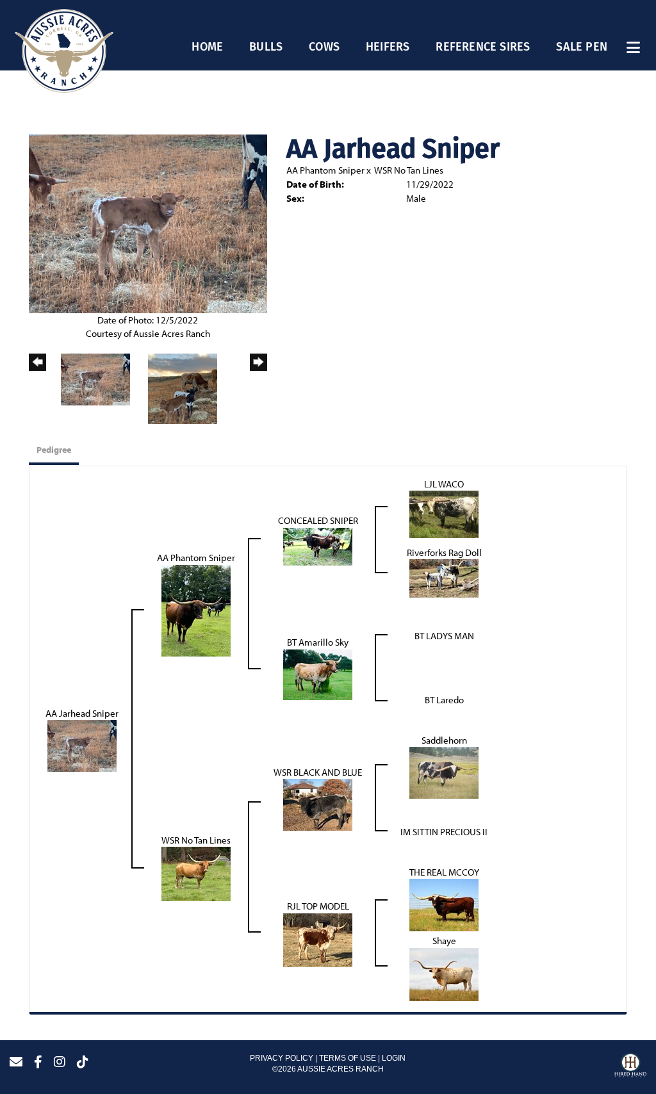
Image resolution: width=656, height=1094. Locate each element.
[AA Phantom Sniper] (196, 609)
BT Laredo (444, 700)
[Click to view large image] (148, 222)
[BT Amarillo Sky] (317, 673)
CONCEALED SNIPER (318, 520)
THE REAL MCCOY (444, 872)
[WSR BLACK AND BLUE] (317, 803)
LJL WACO (444, 484)
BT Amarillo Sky (317, 642)
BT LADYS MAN (444, 636)
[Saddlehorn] (444, 771)
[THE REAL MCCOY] (444, 904)
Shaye (444, 941)
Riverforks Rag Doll (444, 552)
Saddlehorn (444, 740)
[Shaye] (444, 973)
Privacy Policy (281, 1058)
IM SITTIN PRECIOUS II (444, 832)
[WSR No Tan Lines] (196, 873)
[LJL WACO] (444, 513)
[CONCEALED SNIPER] (317, 545)
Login (394, 1058)
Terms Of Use (347, 1058)
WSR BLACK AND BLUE (318, 772)
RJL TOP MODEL (318, 906)
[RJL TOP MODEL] (317, 939)
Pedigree (54, 449)
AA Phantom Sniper (325, 170)
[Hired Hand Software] (630, 1067)
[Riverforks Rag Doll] (444, 577)
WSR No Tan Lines (408, 170)
